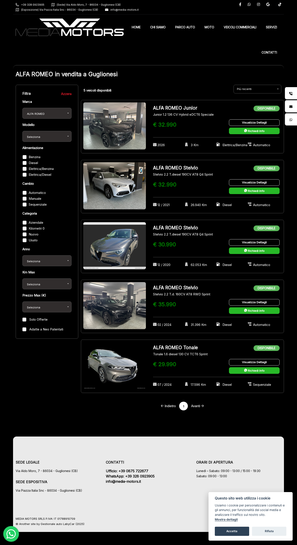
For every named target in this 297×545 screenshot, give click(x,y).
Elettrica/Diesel (40, 175)
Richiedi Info (256, 131)
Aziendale (36, 222)
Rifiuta (269, 531)
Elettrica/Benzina (41, 169)
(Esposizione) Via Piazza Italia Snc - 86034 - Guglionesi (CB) (59, 9)
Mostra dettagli (226, 519)
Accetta (231, 531)
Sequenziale (38, 204)
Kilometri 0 (37, 228)
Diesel (33, 163)
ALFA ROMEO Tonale (175, 347)
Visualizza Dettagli (254, 122)
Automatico (37, 193)
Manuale (35, 198)
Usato (33, 240)
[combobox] (47, 113)
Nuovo (33, 234)
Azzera (66, 94)
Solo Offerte (38, 319)
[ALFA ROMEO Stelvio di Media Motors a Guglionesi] (114, 185)
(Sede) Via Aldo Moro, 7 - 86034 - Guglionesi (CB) (89, 4)
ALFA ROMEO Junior (175, 108)
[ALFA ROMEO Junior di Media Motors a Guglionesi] (114, 126)
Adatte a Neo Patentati (45, 329)
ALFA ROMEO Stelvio (175, 168)
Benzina (34, 157)
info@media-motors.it (124, 9)
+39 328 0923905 (32, 4)
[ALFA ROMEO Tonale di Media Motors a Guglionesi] (114, 365)
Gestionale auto (51, 524)
